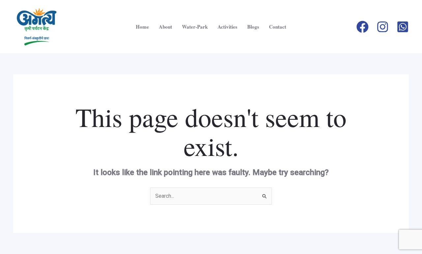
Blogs (253, 26)
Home (142, 26)
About (165, 26)
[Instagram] (383, 27)
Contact (277, 26)
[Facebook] (362, 27)
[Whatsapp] (403, 27)
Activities (227, 26)
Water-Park (195, 26)
